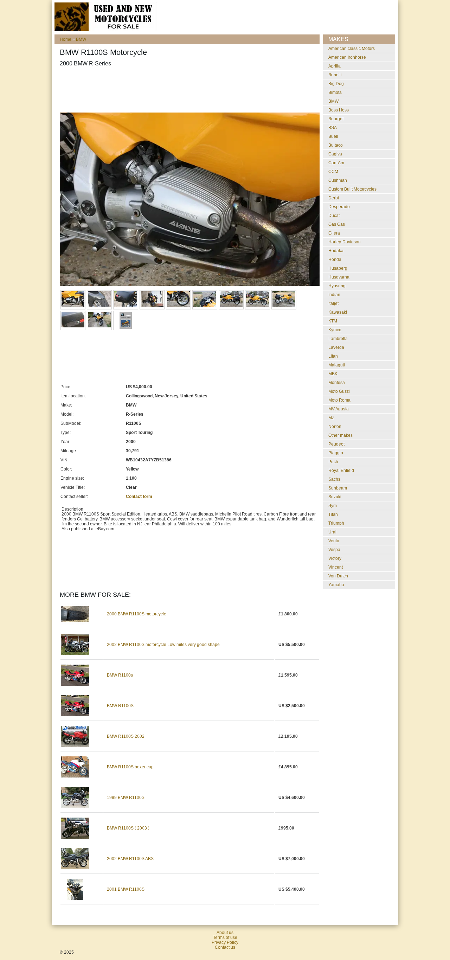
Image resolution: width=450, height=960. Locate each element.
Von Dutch (338, 576)
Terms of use (225, 937)
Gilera (334, 233)
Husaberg (337, 268)
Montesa (336, 382)
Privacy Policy (225, 942)
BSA (332, 127)
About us (225, 932)
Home (65, 39)
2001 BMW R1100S (125, 889)
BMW (81, 39)
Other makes (340, 435)
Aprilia (334, 66)
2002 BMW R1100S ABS (130, 858)
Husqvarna (338, 277)
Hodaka (335, 250)
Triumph (336, 523)
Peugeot (336, 444)
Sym (332, 505)
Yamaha (336, 584)
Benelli (335, 74)
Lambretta (338, 338)
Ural (332, 532)
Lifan (333, 356)
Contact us (225, 947)
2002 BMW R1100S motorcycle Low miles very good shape (163, 644)
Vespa (334, 549)
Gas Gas (336, 224)
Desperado (339, 206)
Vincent (335, 567)
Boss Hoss (338, 110)
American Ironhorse (347, 57)
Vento (333, 540)
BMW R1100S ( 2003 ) (128, 828)
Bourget (335, 118)
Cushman (337, 180)
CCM (333, 171)
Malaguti (336, 365)
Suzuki (334, 496)
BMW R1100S (120, 705)
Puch (333, 461)
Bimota (335, 92)
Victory (334, 558)
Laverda (336, 347)
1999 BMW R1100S (125, 797)
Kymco (334, 329)
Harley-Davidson (344, 241)
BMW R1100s (120, 675)
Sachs (334, 479)
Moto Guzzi (339, 391)
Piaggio (335, 452)
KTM (332, 321)
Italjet (333, 303)
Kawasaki (337, 312)
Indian (334, 294)
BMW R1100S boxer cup (130, 766)
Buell (333, 136)
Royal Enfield (341, 470)
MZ (331, 417)
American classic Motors (351, 48)
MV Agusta (338, 409)
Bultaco (335, 145)
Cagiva (335, 154)
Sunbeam (337, 488)
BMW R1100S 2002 (125, 736)
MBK (333, 373)
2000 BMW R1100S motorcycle (136, 614)
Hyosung (337, 285)
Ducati (334, 215)
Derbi (333, 198)
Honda (334, 259)
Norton (334, 426)
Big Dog (336, 83)
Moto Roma (339, 400)
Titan (333, 514)
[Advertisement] (188, 89)
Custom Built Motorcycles (352, 189)
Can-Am (336, 162)
